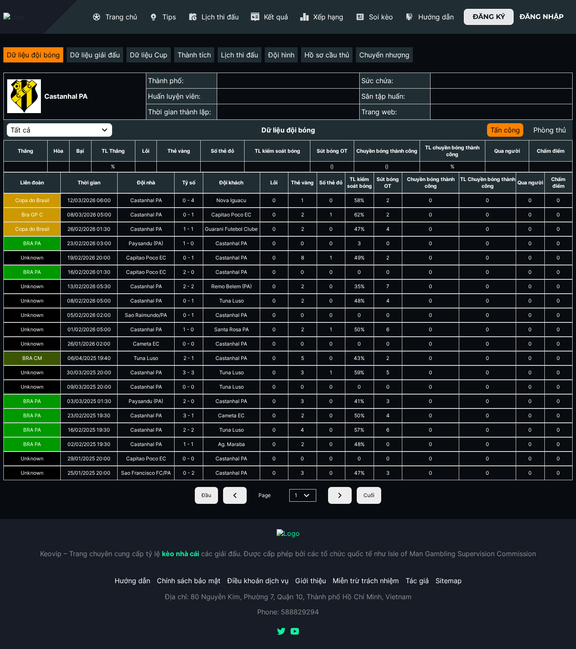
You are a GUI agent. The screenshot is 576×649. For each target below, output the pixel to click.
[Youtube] (295, 632)
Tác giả (417, 580)
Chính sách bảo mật (189, 580)
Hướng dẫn (132, 580)
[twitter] (281, 632)
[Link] (28, 17)
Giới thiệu (310, 580)
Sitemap (449, 580)
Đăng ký (489, 17)
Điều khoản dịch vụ (257, 580)
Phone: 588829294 (288, 612)
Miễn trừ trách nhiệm (366, 580)
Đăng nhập (541, 17)
